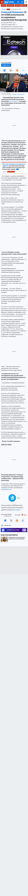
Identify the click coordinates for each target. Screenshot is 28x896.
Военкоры (17, 5)
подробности (6, 489)
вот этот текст (13, 101)
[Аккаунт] (26, 2)
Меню (2, 2)
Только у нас (10, 5)
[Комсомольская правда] (9, 2)
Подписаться (6, 65)
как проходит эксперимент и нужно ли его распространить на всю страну (13, 166)
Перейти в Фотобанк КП (18, 94)
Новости (3, 5)
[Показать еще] (23, 70)
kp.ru (25, 515)
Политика (3, 9)
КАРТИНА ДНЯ (7, 525)
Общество (5, 171)
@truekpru (17, 510)
